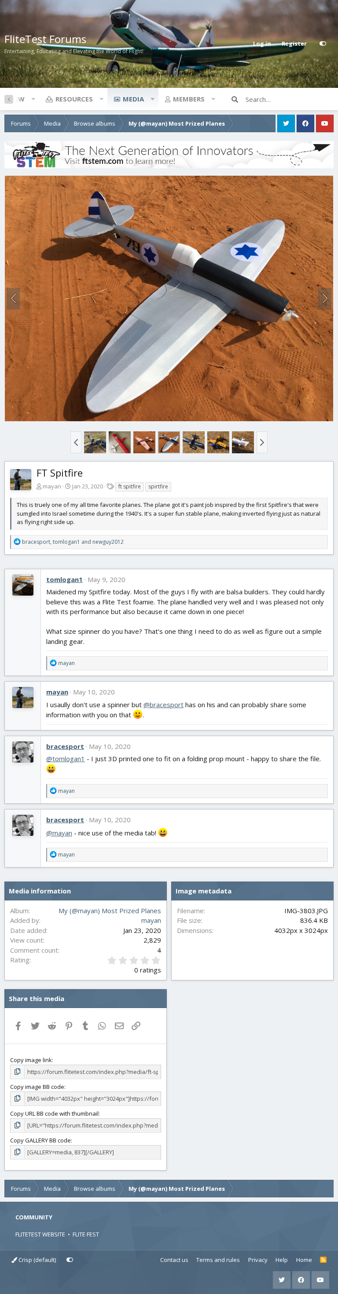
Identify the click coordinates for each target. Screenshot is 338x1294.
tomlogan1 (64, 579)
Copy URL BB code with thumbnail (54, 1113)
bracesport (65, 746)
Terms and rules (218, 1260)
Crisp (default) (36, 1260)
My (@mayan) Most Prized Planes (110, 910)
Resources (74, 98)
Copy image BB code (37, 1087)
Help (282, 1260)
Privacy (258, 1260)
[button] (33, 99)
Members (189, 98)
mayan (52, 486)
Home (304, 1260)
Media (133, 98)
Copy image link (31, 1060)
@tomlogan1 (65, 758)
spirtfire (158, 486)
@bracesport (163, 704)
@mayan (59, 832)
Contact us (174, 1260)
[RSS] (323, 1260)
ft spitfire (129, 486)
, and (73, 542)
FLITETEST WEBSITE (40, 1234)
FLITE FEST (86, 1234)
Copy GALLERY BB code (40, 1140)
